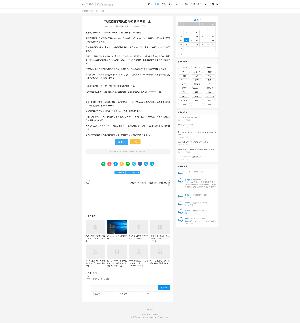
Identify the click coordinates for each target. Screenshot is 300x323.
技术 (164, 4)
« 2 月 (180, 54)
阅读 (177, 4)
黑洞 (197, 92)
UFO (210, 92)
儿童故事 (184, 68)
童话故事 (210, 88)
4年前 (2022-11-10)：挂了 (195, 173)
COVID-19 (210, 96)
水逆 (184, 84)
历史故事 (184, 100)
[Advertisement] (128, 201)
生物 (184, 104)
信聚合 (88, 4)
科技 (210, 100)
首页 (150, 4)
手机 (184, 92)
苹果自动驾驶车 (133, 172)
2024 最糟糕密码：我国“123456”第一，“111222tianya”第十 (138, 263)
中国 (210, 76)
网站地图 (155, 314)
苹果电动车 (120, 172)
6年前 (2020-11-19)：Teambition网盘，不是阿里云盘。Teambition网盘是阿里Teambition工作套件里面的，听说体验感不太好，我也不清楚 (200, 184)
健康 (210, 72)
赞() (144, 26)
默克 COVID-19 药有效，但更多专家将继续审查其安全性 (150, 184)
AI (210, 84)
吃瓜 (186, 4)
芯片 (197, 96)
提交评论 (164, 288)
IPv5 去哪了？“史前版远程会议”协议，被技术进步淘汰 (95, 238)
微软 (184, 76)
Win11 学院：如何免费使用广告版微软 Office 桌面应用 (95, 263)
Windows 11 (196, 88)
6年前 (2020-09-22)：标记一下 (196, 196)
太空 (197, 104)
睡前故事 (197, 68)
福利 (170, 4)
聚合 (200, 4)
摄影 (184, 96)
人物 (193, 4)
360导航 (150, 310)
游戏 (197, 76)
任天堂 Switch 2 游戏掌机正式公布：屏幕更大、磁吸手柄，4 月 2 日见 (117, 263)
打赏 (135, 142)
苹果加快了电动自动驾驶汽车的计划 (127, 21)
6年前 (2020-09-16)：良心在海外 (196, 204)
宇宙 (184, 72)
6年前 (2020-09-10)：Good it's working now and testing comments (200, 220)
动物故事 (197, 72)
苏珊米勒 (210, 68)
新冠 (184, 88)
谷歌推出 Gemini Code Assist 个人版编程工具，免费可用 (160, 238)
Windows (184, 80)
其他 (206, 4)
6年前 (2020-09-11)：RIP (196, 212)
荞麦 (87, 183)
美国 (210, 104)
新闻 (157, 4)
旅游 (210, 80)
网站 (197, 80)
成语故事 (197, 84)
